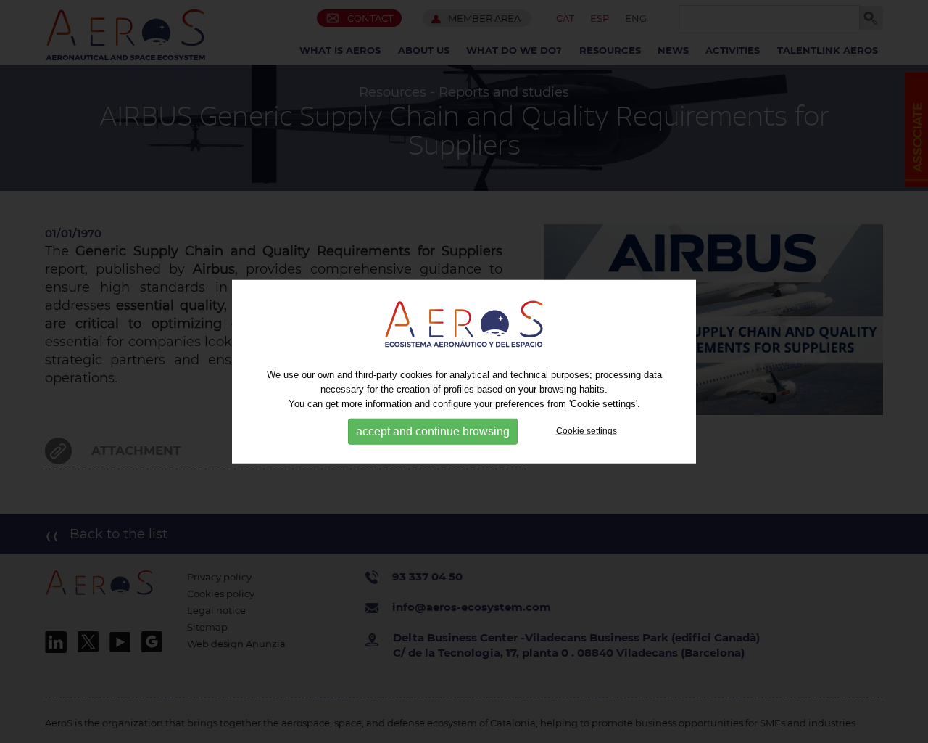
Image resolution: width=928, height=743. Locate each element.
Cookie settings (586, 431)
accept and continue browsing (433, 431)
